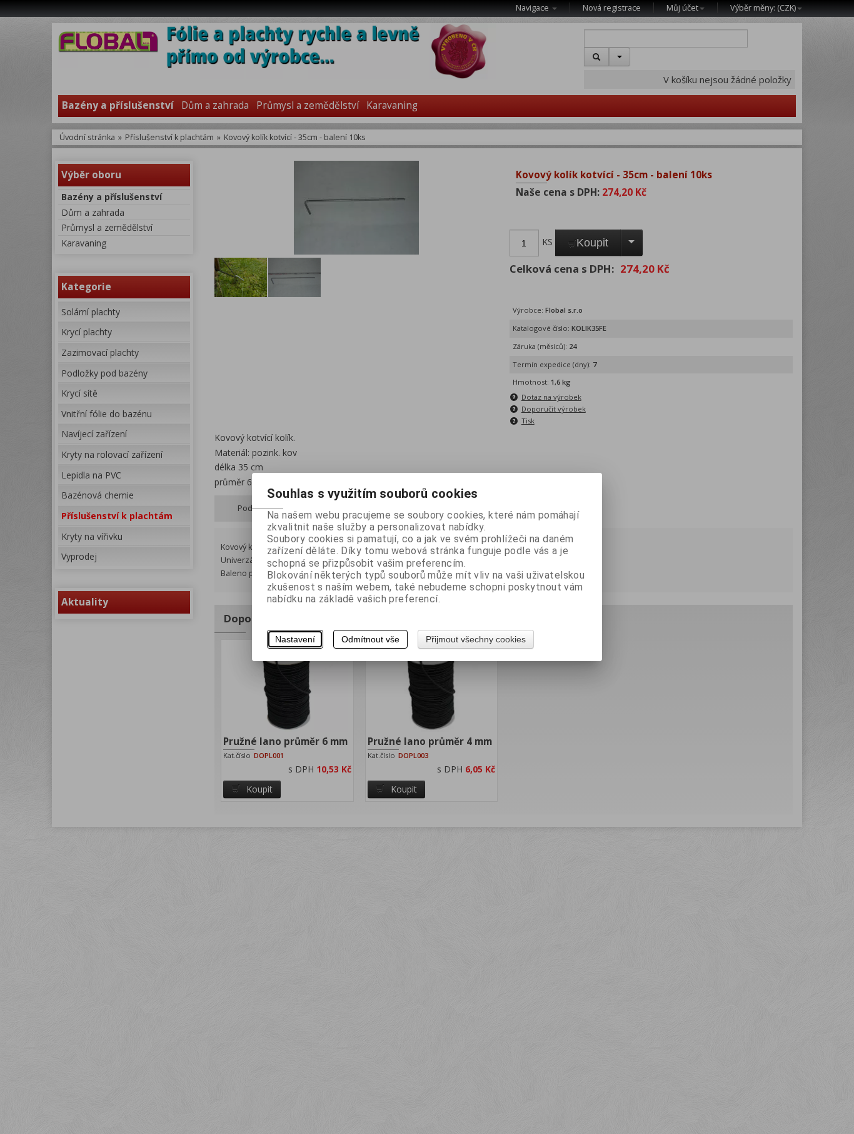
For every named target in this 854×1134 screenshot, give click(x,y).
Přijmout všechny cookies (476, 639)
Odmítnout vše (370, 639)
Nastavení (295, 639)
